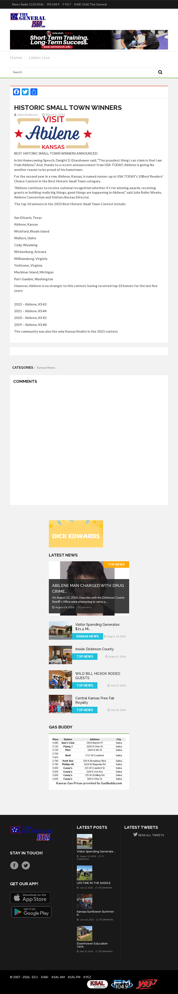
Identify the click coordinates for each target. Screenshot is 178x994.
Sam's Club (67, 742)
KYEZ (87, 977)
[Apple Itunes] (30, 897)
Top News (116, 564)
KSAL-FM (74, 977)
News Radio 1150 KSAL (28, 4)
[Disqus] (89, 445)
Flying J (68, 746)
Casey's (67, 768)
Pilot (68, 750)
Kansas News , (46, 367)
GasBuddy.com (111, 783)
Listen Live (39, 57)
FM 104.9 (53, 4)
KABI (44, 977)
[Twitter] (25, 865)
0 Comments (85, 607)
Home (16, 57)
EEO (35, 977)
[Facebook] (14, 865)
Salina (119, 742)
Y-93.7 (66, 4)
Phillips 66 (68, 764)
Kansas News (87, 636)
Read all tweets (151, 835)
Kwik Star (68, 761)
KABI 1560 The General (90, 4)
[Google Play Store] (31, 912)
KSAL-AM (58, 977)
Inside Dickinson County (94, 649)
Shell (68, 755)
